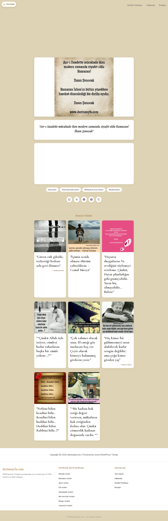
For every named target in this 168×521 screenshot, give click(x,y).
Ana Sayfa (10, 4)
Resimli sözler (114, 189)
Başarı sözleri (64, 501)
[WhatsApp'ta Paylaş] (69, 199)
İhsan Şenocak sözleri (70, 189)
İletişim (162, 5)
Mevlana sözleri (65, 478)
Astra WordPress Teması (106, 454)
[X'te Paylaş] (77, 199)
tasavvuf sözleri (65, 505)
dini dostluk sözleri (67, 496)
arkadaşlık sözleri (66, 492)
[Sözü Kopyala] (99, 199)
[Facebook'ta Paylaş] (84, 199)
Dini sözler (52, 189)
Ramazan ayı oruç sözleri (93, 189)
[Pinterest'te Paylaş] (91, 199)
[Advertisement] (84, 30)
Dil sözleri (63, 487)
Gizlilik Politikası (134, 5)
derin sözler (64, 483)
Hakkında (150, 5)
